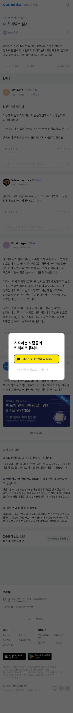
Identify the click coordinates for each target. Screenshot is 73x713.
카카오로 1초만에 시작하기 (38, 359)
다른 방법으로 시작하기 (34, 369)
